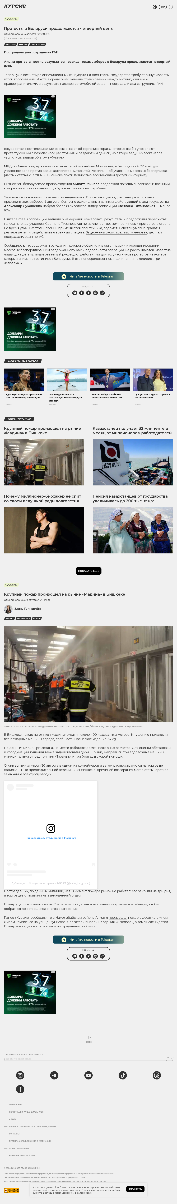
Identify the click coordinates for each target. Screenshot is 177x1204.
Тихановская (38, 45)
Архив (12, 1119)
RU (163, 6)
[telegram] (54, 1075)
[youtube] (88, 1075)
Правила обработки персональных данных (32, 1127)
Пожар (36, 618)
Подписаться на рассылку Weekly (24, 1055)
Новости (11, 19)
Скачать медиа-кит (19, 1148)
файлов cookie (83, 1192)
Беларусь (11, 45)
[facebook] (20, 1089)
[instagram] (20, 1075)
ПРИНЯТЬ (135, 1189)
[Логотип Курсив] (15, 6)
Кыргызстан (23, 618)
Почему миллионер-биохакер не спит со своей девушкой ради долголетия (42, 498)
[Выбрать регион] (154, 7)
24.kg (111, 739)
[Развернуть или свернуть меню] (171, 7)
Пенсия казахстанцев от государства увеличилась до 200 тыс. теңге (130, 498)
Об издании (15, 1105)
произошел (118, 918)
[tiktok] (123, 1075)
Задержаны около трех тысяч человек (116, 232)
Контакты (14, 1134)
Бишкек (10, 618)
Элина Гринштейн (27, 608)
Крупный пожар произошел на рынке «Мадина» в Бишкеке (42, 430)
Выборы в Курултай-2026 (22, 1156)
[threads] (157, 1075)
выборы (23, 45)
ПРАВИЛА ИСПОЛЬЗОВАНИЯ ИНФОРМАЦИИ (30, 1141)
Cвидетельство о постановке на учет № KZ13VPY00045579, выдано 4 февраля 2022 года (44, 1177)
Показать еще (88, 571)
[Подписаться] (170, 1059)
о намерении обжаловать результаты (92, 219)
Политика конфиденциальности (26, 1112)
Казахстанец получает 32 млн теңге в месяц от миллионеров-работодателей (132, 430)
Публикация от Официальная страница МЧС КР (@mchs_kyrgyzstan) (51, 883)
